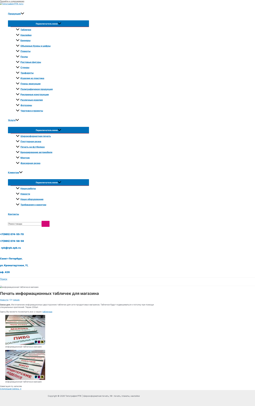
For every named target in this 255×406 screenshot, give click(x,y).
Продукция (14, 13)
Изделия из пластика (32, 78)
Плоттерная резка (30, 141)
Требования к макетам (33, 204)
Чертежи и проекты (31, 110)
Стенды (24, 67)
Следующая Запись (10, 388)
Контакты (13, 214)
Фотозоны (26, 105)
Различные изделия (31, 100)
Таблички (25, 29)
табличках (47, 311)
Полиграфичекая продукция (36, 89)
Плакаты (25, 51)
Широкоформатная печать (35, 136)
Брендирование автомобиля (36, 152)
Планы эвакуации (30, 83)
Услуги (12, 120)
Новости (25, 194)
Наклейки (25, 35)
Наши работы (28, 188)
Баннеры (25, 40)
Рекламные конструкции (34, 94)
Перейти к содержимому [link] (12, 1)
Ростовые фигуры (30, 62)
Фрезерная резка (30, 163)
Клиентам (13, 172)
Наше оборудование (31, 199)
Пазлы (24, 56)
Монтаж (25, 157)
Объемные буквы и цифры (35, 46)
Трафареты (27, 73)
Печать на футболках (32, 147)
